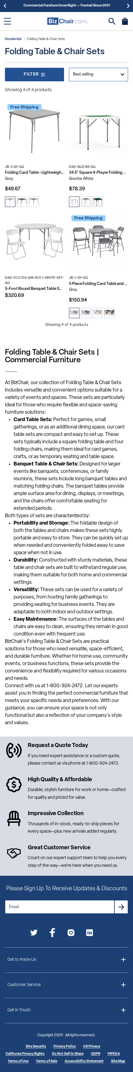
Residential (13, 39)
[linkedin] (89, 934)
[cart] (125, 24)
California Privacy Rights (25, 1054)
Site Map (118, 1061)
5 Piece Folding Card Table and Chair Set (98, 284)
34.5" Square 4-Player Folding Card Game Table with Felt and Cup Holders (98, 173)
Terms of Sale (46, 1061)
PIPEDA (114, 1054)
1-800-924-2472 (102, 763)
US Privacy (91, 1046)
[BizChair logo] (67, 21)
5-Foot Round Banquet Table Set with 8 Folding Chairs (34, 289)
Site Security (36, 1046)
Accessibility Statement (84, 1061)
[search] (112, 21)
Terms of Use (18, 1061)
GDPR (95, 1054)
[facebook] (52, 934)
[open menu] (7, 21)
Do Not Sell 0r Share (68, 1054)
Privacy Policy (65, 1046)
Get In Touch (18, 1010)
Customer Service (24, 985)
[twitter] (33, 934)
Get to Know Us (21, 959)
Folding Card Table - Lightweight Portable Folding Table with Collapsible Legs (34, 173)
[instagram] (70, 934)
